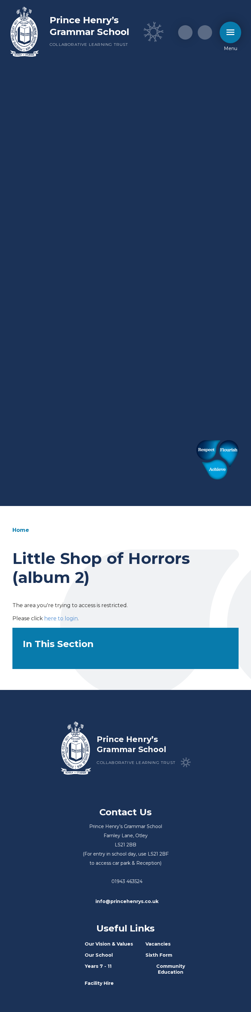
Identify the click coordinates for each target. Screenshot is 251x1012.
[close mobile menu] (230, 32)
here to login (61, 618)
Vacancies (158, 944)
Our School (99, 955)
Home (20, 530)
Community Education (170, 969)
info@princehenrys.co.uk (127, 901)
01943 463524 (126, 881)
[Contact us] (185, 32)
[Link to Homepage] (24, 32)
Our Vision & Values (109, 944)
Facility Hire (99, 983)
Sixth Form (158, 955)
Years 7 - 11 (98, 966)
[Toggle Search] (205, 32)
